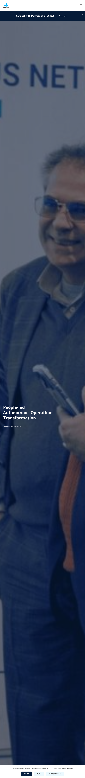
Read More (63, 16)
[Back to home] (6, 5)
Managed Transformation (14, 426)
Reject (39, 774)
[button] (81, 5)
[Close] (82, 14)
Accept (26, 774)
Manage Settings (55, 774)
